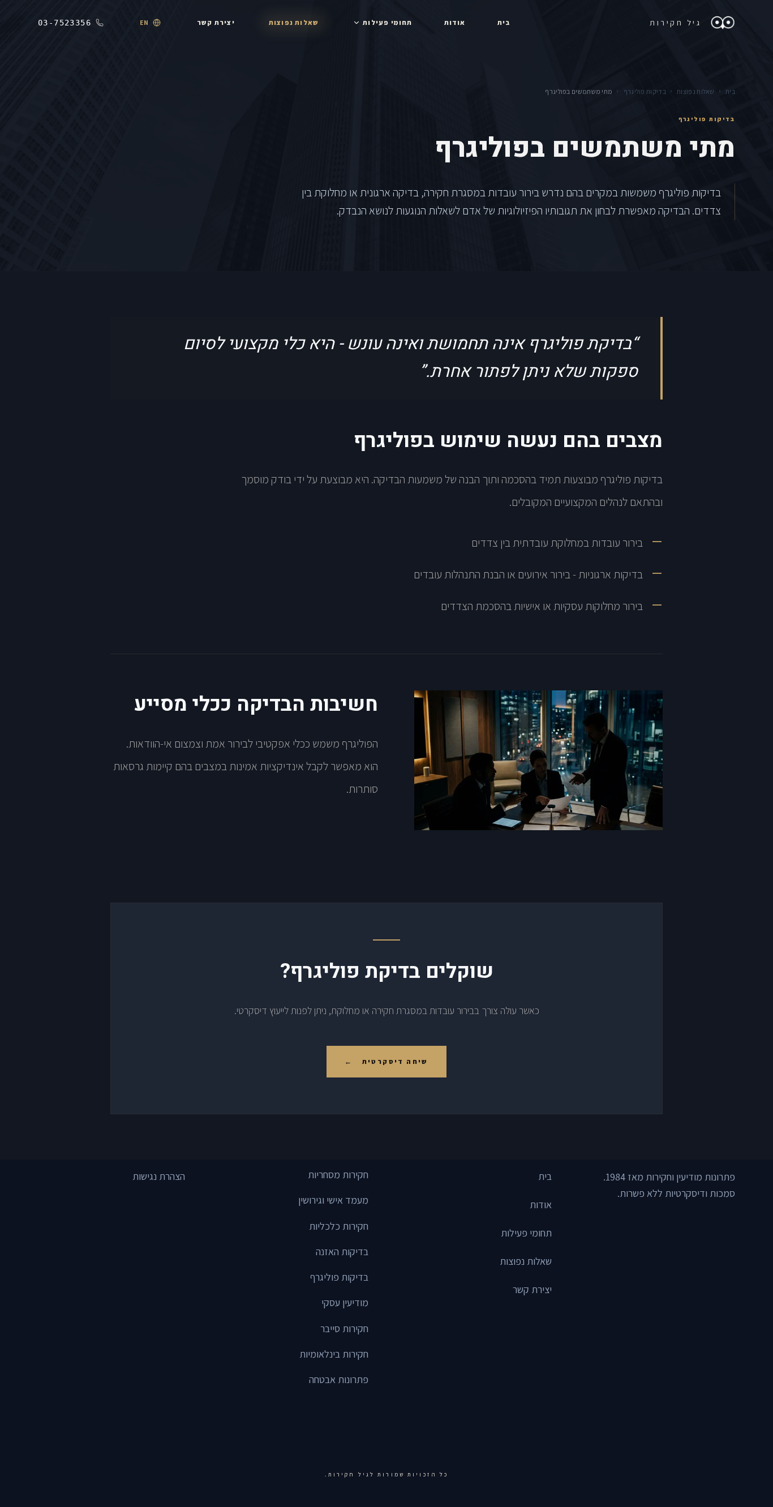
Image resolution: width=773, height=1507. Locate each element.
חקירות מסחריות (338, 1174)
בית (730, 91)
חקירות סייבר (344, 1328)
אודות (541, 1204)
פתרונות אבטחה (338, 1379)
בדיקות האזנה (342, 1251)
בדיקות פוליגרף (645, 91)
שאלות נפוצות (696, 91)
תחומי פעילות (526, 1232)
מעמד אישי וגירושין (333, 1200)
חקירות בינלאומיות (333, 1353)
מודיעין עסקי (344, 1302)
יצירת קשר (532, 1289)
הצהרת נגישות (158, 1176)
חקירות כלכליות (338, 1226)
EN (144, 22)
